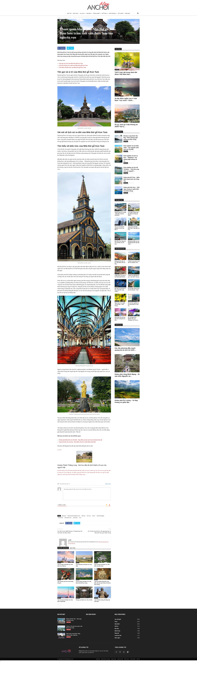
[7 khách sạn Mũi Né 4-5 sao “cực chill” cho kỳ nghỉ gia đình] (134, 270)
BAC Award (132, 659)
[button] (138, 13)
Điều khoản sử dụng (105, 659)
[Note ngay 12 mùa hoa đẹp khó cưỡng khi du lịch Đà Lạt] (120, 312)
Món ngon (117, 637)
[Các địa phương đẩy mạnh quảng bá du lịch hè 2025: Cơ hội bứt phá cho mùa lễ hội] (127, 337)
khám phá (64, 515)
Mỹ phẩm (117, 624)
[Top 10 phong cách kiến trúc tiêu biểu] (84, 557)
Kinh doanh (112, 13)
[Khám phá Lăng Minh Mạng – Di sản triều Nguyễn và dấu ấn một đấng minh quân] (127, 363)
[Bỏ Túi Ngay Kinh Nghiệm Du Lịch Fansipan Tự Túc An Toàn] (134, 312)
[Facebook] (116, 652)
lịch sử (93, 515)
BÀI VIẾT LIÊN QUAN (63, 548)
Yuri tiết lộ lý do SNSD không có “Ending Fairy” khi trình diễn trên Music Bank (69, 532)
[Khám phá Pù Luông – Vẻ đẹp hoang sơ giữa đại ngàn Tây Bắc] (127, 389)
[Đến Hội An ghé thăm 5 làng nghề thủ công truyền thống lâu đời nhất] (120, 283)
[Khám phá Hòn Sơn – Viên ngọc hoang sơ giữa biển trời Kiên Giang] (118, 190)
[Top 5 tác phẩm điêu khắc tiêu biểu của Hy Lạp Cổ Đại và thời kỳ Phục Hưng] (102, 574)
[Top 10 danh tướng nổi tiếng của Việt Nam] (102, 592)
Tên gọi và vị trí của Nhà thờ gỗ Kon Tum (71, 63)
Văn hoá (77, 597)
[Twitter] (127, 652)
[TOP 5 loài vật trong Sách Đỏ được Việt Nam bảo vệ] (127, 61)
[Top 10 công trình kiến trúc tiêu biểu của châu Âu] (65, 557)
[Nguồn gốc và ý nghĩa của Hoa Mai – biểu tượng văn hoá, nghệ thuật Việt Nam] (120, 298)
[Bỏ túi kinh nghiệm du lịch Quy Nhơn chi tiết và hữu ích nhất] (134, 298)
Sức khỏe (120, 13)
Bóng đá (117, 633)
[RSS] (123, 652)
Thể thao (104, 13)
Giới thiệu (98, 659)
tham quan (75, 517)
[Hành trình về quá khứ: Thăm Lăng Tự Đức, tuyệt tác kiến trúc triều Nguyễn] (61, 635)
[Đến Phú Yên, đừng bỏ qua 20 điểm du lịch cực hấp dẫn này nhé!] (120, 236)
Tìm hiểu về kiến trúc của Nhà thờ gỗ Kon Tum (72, 67)
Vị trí (80, 517)
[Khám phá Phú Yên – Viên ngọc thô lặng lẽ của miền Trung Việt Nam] (61, 621)
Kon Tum (89, 515)
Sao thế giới (118, 619)
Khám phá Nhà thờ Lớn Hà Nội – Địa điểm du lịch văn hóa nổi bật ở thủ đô (80, 440)
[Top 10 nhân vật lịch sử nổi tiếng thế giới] (65, 574)
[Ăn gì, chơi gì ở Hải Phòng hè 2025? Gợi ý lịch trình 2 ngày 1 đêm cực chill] (127, 113)
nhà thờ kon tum (67, 517)
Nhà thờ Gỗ (60, 517)
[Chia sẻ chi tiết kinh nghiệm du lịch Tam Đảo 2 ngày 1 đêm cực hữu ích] (120, 222)
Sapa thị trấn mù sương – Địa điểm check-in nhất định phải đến (77, 442)
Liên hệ (138, 659)
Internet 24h (118, 635)
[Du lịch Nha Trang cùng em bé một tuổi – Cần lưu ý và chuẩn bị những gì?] (134, 283)
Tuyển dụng (113, 659)
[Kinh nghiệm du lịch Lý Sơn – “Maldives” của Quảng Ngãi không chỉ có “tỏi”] (118, 159)
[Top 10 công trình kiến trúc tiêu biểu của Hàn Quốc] (102, 557)
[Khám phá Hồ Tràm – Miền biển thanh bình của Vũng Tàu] (118, 180)
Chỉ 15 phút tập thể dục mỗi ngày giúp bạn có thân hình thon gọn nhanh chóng (99, 532)
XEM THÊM (72, 548)
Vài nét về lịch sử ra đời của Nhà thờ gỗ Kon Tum (73, 65)
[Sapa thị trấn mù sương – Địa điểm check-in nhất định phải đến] (120, 207)
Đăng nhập (108, 483)
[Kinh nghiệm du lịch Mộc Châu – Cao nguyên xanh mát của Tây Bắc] (118, 149)
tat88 (69, 540)
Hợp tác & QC (120, 659)
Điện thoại (117, 631)
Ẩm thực (75, 13)
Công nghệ (96, 13)
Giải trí (69, 13)
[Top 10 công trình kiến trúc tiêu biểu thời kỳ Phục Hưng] (84, 574)
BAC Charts (126, 659)
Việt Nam (65, 25)
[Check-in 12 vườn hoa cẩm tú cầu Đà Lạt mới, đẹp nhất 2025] (61, 628)
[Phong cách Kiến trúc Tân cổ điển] (84, 592)
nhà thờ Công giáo (100, 515)
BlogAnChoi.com (83, 651)
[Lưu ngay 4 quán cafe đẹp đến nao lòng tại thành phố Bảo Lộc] (134, 207)
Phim (116, 621)
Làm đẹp (88, 13)
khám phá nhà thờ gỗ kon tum (74, 515)
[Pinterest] (120, 652)
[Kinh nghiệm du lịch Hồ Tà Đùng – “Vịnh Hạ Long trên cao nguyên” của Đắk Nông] (118, 170)
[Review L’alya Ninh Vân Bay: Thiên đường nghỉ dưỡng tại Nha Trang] (118, 139)
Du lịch (82, 13)
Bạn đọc (127, 13)
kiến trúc (83, 515)
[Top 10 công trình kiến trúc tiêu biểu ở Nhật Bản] (65, 592)
